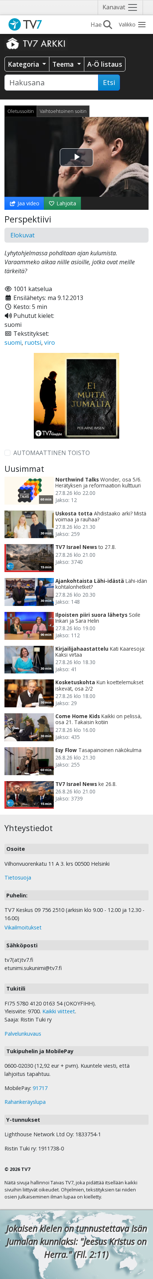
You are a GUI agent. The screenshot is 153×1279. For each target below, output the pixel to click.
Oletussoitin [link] (20, 111)
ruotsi (33, 342)
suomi (13, 342)
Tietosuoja (17, 877)
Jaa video (27, 203)
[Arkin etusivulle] (36, 43)
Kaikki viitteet (58, 1011)
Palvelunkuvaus (22, 1033)
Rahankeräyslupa (25, 1101)
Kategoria (24, 64)
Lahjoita (65, 203)
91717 (40, 1088)
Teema (63, 64)
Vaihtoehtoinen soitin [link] (63, 111)
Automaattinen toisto (51, 453)
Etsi (109, 82)
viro (49, 342)
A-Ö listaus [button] (104, 64)
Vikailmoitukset (23, 927)
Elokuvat (22, 235)
